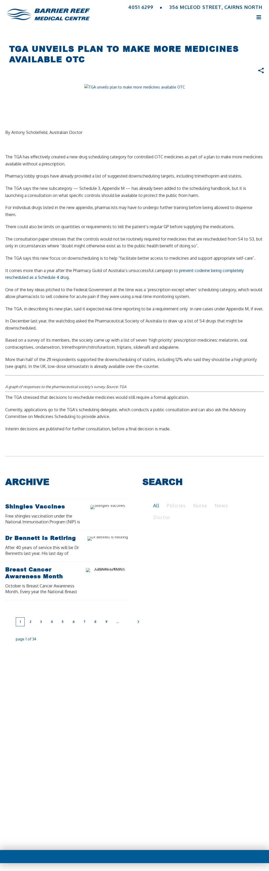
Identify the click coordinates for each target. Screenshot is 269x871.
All (156, 505)
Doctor (161, 517)
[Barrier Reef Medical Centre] (48, 12)
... (117, 622)
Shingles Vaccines (35, 506)
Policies (176, 505)
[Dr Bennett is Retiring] (116, 538)
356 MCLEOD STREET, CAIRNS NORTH (215, 7)
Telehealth (134, 811)
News (221, 505)
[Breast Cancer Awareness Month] (116, 570)
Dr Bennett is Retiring (40, 537)
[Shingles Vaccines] (116, 507)
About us (73, 811)
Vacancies (217, 811)
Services (102, 811)
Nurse (200, 505)
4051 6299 (140, 7)
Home (46, 811)
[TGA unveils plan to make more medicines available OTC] (134, 87)
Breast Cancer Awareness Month (34, 573)
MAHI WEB (145, 835)
